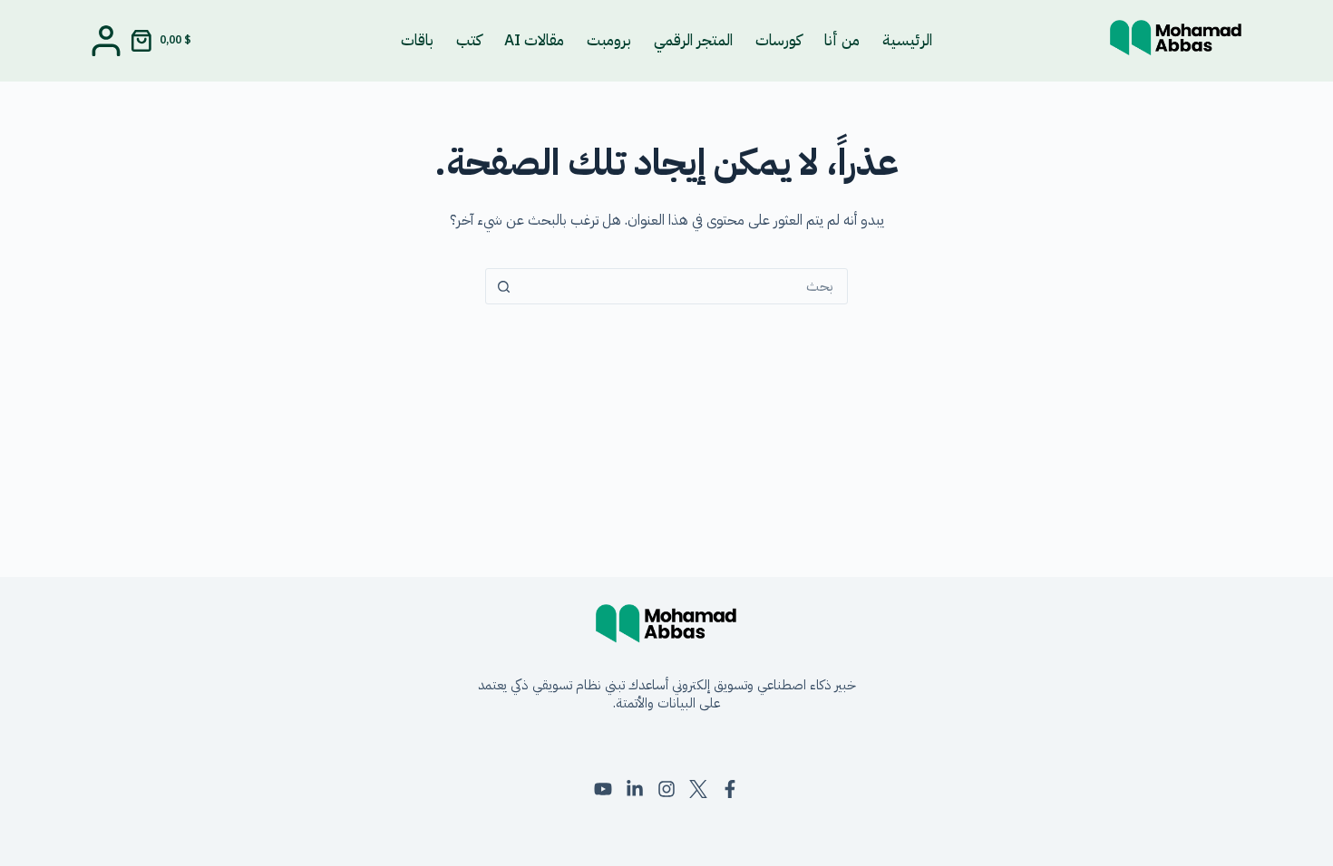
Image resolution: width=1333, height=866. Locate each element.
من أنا (842, 40)
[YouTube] (603, 789)
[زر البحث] (503, 286)
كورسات (778, 40)
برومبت (609, 40)
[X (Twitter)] (698, 789)
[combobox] (684, 286)
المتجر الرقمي (693, 40)
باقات (417, 40)
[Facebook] (730, 789)
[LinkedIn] (635, 789)
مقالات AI (534, 40)
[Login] (106, 40)
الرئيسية (907, 40)
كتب (469, 40)
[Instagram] (666, 789)
